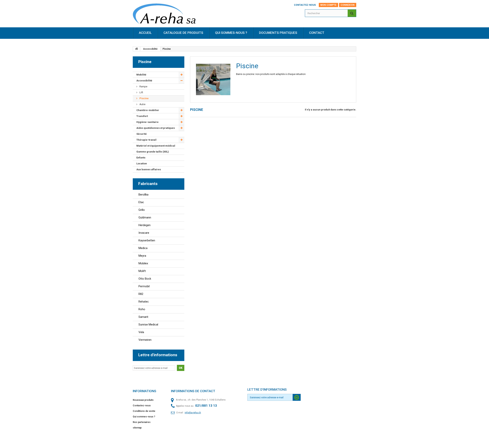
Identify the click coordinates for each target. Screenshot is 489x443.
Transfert (142, 116)
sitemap (137, 427)
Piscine (144, 98)
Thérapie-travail (146, 139)
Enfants (140, 157)
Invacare (143, 232)
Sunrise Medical (148, 324)
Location (141, 163)
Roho (141, 309)
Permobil (144, 286)
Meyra (142, 255)
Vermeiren (144, 340)
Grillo (141, 210)
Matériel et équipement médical (155, 145)
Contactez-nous (305, 5)
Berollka (143, 194)
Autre (142, 104)
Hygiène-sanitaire (147, 122)
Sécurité (141, 133)
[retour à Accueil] (136, 49)
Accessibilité (150, 49)
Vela (141, 332)
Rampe (143, 86)
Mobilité (141, 74)
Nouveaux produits (143, 400)
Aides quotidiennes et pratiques (155, 128)
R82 (140, 294)
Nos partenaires (142, 422)
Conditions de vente (144, 411)
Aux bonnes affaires (148, 169)
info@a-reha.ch (193, 412)
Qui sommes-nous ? (144, 416)
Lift (141, 92)
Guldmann (144, 217)
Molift (142, 271)
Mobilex (143, 263)
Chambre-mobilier (147, 110)
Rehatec (143, 301)
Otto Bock (144, 278)
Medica (142, 248)
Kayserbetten (146, 240)
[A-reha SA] (167, 14)
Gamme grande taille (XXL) (152, 151)
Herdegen (144, 225)
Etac (141, 202)
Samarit (143, 317)
